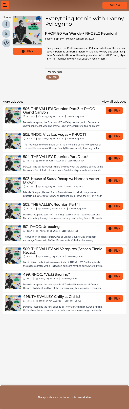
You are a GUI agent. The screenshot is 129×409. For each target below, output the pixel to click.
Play (30, 51)
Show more (56, 71)
